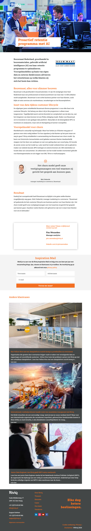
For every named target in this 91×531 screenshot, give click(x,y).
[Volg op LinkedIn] (36, 514)
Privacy (78, 525)
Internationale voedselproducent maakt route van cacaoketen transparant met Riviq (42, 412)
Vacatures (38, 509)
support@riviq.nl (15, 518)
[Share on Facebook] (2, 143)
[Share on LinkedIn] (2, 135)
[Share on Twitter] (2, 139)
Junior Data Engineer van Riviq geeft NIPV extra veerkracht (33, 472)
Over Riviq (39, 493)
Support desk (77, 2)
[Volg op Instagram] (39, 514)
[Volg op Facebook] (46, 514)
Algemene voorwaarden (16, 522)
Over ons (77, 6)
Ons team (38, 506)
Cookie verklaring (68, 525)
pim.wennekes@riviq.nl (54, 238)
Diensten (47, 6)
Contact (70, 2)
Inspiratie (67, 6)
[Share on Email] (2, 148)
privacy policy (52, 267)
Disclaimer (68, 528)
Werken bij (57, 6)
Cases (40, 6)
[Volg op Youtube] (43, 514)
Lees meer (14, 362)
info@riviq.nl (13, 508)
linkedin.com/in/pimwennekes (57, 244)
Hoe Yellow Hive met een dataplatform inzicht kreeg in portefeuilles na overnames (42, 352)
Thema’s (38, 496)
